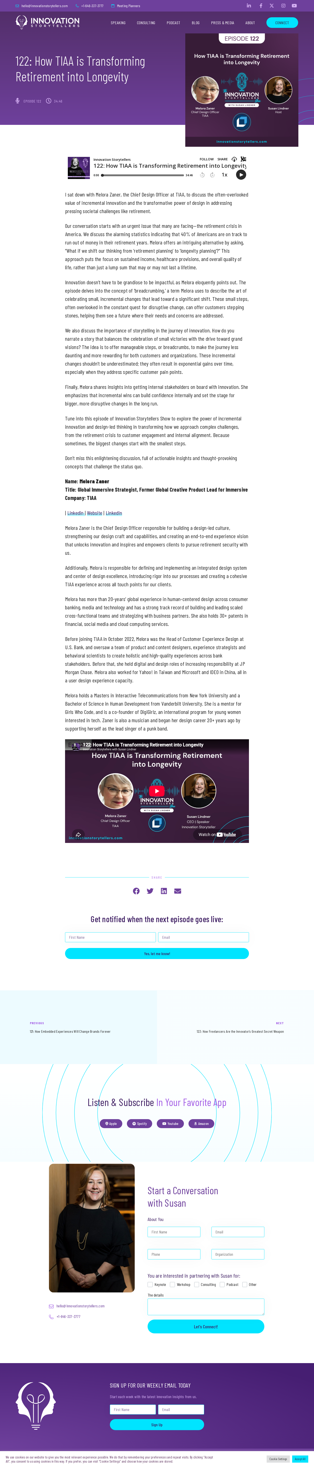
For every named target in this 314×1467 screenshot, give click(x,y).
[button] (136, 891)
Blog (196, 22)
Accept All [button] (300, 1459)
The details (156, 1294)
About (250, 22)
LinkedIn (114, 512)
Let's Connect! (206, 1326)
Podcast (173, 22)
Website (94, 512)
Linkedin (76, 512)
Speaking (118, 22)
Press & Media (222, 22)
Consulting (146, 22)
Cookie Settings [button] (278, 1459)
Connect (282, 22)
